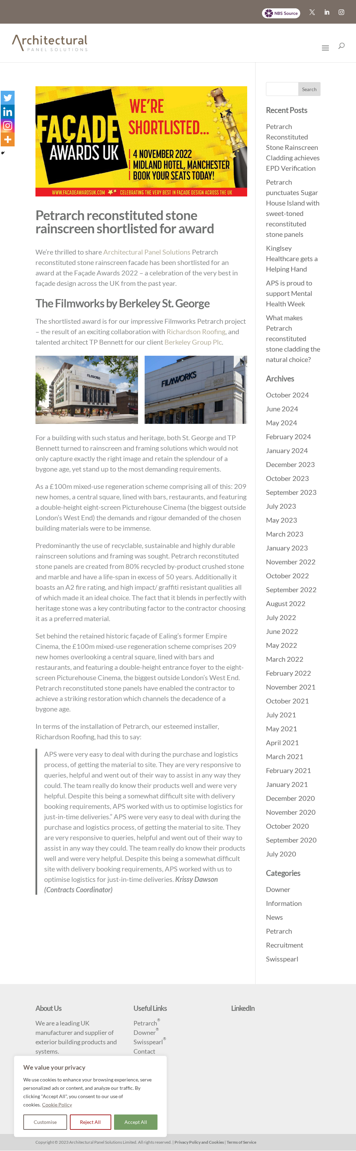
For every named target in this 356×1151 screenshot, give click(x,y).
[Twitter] (8, 98)
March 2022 (285, 659)
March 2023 (285, 534)
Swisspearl (282, 959)
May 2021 (281, 728)
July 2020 (281, 854)
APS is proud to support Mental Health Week (289, 293)
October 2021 (287, 701)
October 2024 (287, 395)
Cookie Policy (57, 1105)
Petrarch (279, 931)
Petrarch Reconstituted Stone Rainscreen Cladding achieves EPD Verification (293, 147)
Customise (45, 1122)
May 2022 (281, 645)
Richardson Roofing (196, 331)
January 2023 (287, 548)
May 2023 (281, 520)
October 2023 (287, 478)
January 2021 (287, 784)
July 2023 (281, 506)
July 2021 (281, 714)
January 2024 (287, 450)
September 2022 (291, 589)
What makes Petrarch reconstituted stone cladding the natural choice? (293, 338)
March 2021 (285, 756)
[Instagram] (8, 125)
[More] (8, 139)
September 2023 (291, 492)
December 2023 (290, 464)
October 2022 (287, 575)
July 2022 (281, 617)
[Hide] (3, 153)
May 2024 (281, 422)
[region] (90, 1096)
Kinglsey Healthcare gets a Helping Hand (292, 258)
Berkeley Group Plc (193, 342)
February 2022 (288, 673)
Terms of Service (241, 1142)
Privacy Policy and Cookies (199, 1142)
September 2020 (291, 840)
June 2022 (282, 631)
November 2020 (291, 812)
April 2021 (282, 742)
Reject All (90, 1122)
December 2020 (290, 798)
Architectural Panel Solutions (147, 252)
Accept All (135, 1122)
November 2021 (291, 687)
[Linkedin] (8, 112)
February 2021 (288, 770)
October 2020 (287, 826)
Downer (278, 889)
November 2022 (291, 561)
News (274, 917)
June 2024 (282, 408)
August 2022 (286, 603)
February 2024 (288, 436)
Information (284, 903)
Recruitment (284, 945)
